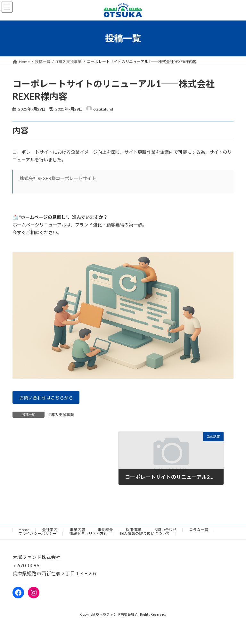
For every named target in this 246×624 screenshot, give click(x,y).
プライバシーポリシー (37, 533)
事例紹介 (105, 529)
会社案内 (49, 529)
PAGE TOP (234, 598)
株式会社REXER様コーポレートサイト (58, 178)
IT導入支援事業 (61, 414)
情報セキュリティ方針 (88, 533)
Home (24, 529)
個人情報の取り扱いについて (145, 533)
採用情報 (133, 529)
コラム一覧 (198, 529)
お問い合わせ (164, 529)
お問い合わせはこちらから (46, 397)
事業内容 (77, 529)
